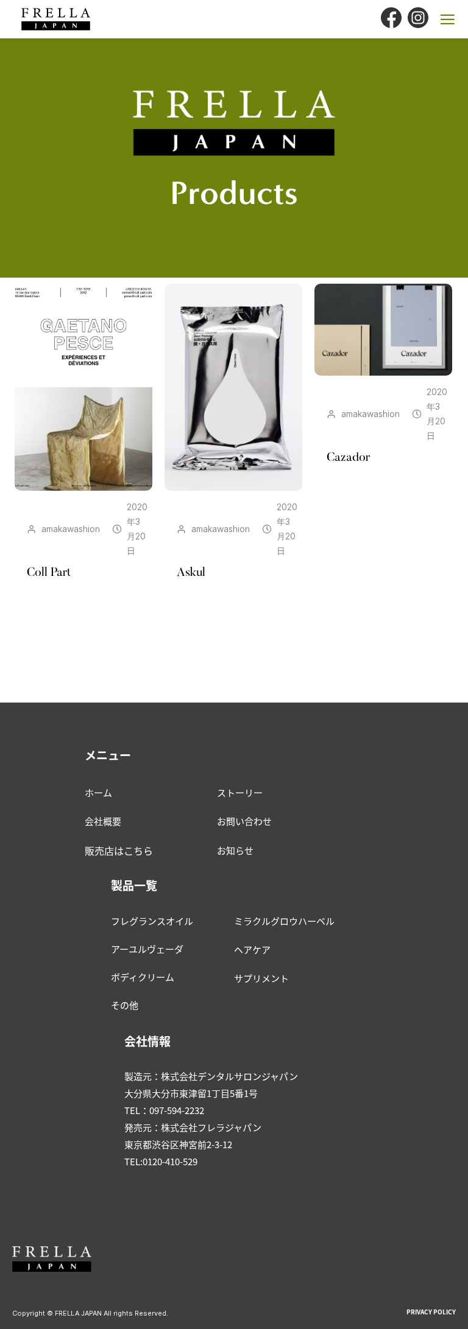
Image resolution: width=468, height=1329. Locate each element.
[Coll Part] (83, 387)
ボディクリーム (142, 976)
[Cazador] (383, 330)
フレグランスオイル (152, 920)
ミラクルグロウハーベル (284, 920)
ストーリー (240, 792)
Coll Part (49, 573)
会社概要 (103, 821)
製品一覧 (134, 885)
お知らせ (235, 850)
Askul (191, 573)
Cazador (348, 458)
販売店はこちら (119, 850)
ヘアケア (252, 949)
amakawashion (70, 529)
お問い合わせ (244, 821)
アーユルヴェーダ (147, 948)
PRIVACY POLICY (431, 1311)
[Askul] (233, 387)
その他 (124, 1004)
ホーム (98, 792)
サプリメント (261, 978)
